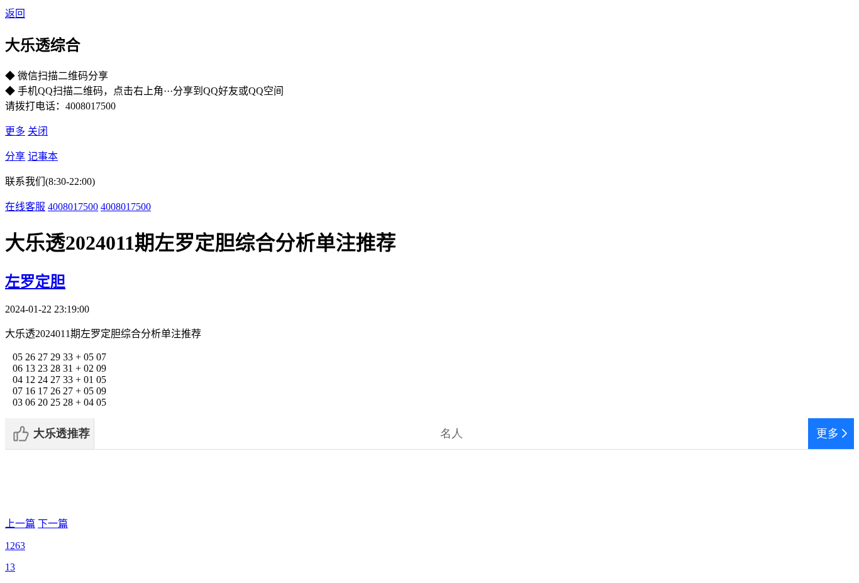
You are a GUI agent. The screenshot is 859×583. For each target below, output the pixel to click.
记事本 (43, 156)
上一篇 (20, 523)
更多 (15, 131)
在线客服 (25, 206)
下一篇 (53, 523)
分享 (15, 156)
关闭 (38, 131)
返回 (15, 13)
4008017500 (73, 206)
